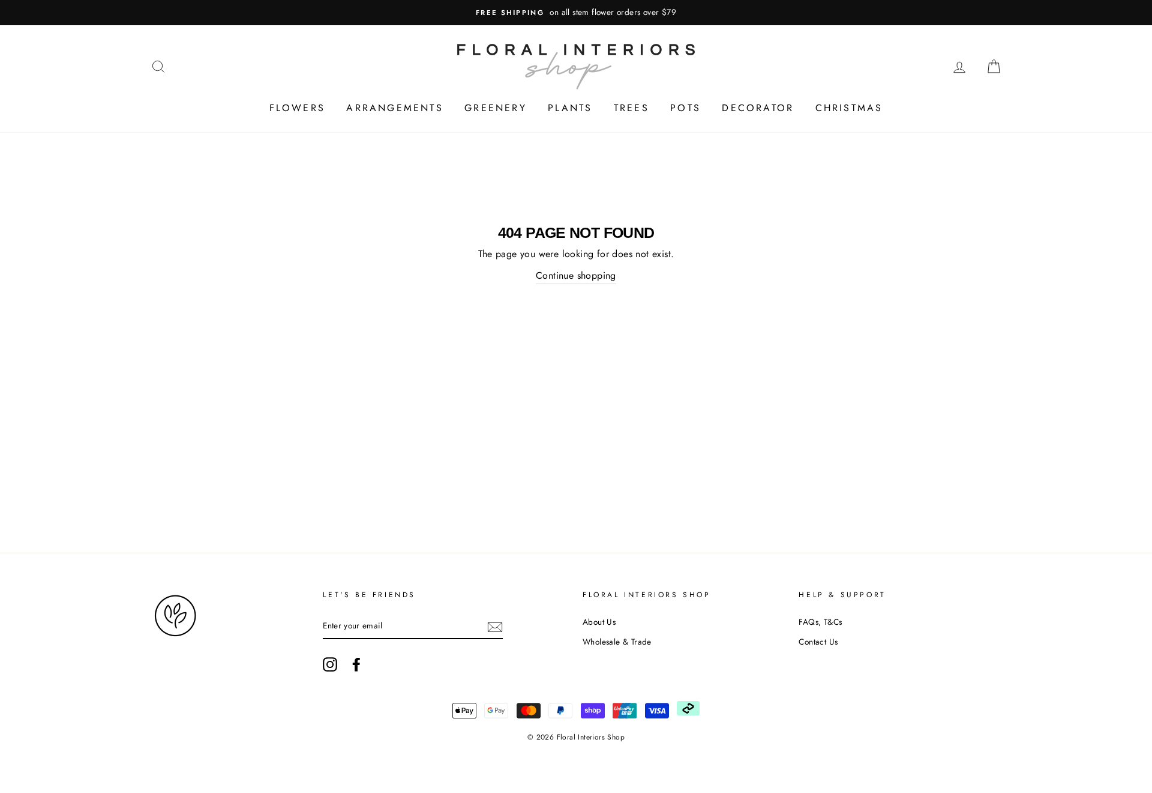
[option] (576, 12)
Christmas (849, 108)
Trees (631, 108)
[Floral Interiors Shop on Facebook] (356, 664)
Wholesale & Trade (617, 642)
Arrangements (394, 108)
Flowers (297, 108)
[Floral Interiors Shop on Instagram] (330, 664)
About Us (599, 622)
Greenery (495, 108)
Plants (570, 108)
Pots (685, 108)
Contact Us (818, 642)
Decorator (758, 108)
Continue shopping (576, 275)
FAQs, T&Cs (820, 622)
